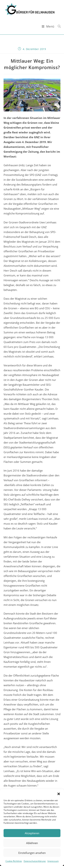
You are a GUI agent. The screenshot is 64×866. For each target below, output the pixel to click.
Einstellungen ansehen (32, 853)
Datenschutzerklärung (35, 861)
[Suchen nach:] (58, 26)
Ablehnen (32, 843)
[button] (58, 793)
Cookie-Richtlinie (14, 861)
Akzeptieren (32, 833)
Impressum (53, 861)
